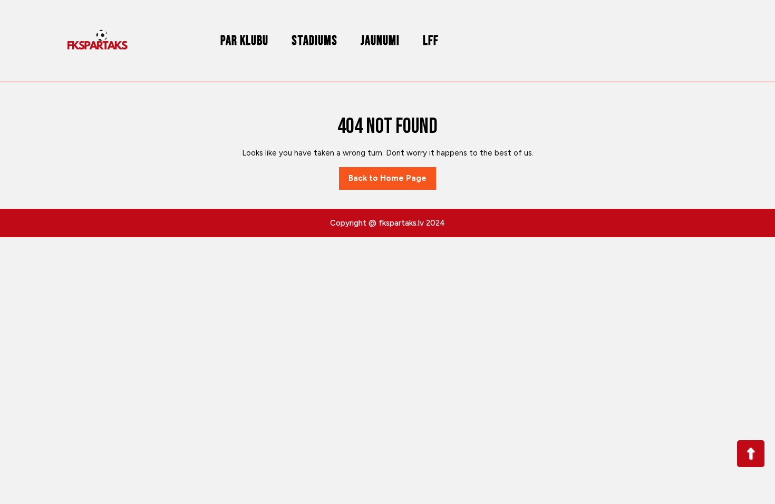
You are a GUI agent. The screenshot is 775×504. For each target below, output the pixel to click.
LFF (431, 41)
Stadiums (314, 41)
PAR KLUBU (244, 41)
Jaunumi (380, 41)
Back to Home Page (392, 181)
